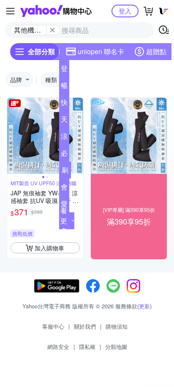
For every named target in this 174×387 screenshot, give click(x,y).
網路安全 (58, 347)
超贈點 (156, 51)
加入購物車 (49, 248)
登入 (125, 10)
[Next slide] (77, 135)
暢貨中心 (64, 87)
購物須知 (117, 326)
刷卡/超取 (65, 171)
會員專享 (64, 188)
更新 (144, 306)
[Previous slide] (12, 135)
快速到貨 (64, 104)
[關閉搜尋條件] (52, 30)
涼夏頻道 (64, 138)
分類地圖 (116, 347)
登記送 (64, 70)
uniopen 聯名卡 (101, 51)
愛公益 (64, 205)
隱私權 (87, 347)
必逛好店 (64, 155)
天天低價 (64, 121)
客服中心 (53, 326)
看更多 (63, 221)
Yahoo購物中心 (56, 11)
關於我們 (85, 326)
